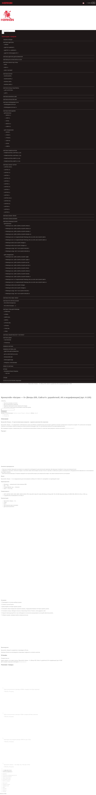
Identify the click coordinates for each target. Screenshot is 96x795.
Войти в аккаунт (6, 780)
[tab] (49, 414)
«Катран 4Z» (7, 186)
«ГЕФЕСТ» (7, 135)
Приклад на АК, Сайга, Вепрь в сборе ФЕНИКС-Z (18, 231)
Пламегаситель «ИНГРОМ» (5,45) (12, 152)
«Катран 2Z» (7, 178)
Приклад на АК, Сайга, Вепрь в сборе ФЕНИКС (17, 273)
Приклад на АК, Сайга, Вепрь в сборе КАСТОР (17, 262)
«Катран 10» (7, 169)
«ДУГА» (6, 93)
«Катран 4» (7, 189)
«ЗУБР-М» (7, 140)
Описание (6, 414)
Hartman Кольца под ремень (11, 88)
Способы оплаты (7, 779)
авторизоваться (22, 661)
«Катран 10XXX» (8, 166)
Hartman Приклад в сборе (10, 221)
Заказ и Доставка (7, 778)
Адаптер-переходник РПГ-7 (11, 53)
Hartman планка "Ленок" (9, 215)
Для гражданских (9, 130)
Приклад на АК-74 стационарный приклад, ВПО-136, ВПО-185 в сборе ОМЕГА (25, 237)
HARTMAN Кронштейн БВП (10, 99)
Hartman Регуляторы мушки (11, 300)
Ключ (5, 64)
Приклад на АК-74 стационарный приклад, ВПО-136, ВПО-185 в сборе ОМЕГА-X (26, 239)
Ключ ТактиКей (8, 70)
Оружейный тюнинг (5, 383)
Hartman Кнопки (7, 73)
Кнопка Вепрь (8, 76)
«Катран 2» (7, 181)
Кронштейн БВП (8, 357)
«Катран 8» (7, 209)
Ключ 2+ (6, 67)
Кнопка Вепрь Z (8, 78)
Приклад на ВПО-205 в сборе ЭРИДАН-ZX (15, 245)
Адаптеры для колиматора (11, 351)
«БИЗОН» (7, 132)
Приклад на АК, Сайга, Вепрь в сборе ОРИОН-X (17, 271)
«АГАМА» (6, 314)
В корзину (4, 411)
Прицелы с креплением (10, 362)
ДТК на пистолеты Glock (11, 354)
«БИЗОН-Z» (8, 115)
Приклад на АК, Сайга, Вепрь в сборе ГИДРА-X (17, 259)
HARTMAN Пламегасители (10, 150)
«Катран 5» (7, 195)
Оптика (5, 369)
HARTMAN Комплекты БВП (10, 96)
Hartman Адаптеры (8, 42)
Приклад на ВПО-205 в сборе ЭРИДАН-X (15, 288)
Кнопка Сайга (7, 81)
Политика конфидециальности (10, 775)
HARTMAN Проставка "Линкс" (10, 297)
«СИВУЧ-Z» (8, 126)
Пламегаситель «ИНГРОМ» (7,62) (12, 155)
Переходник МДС (8, 359)
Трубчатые (7, 342)
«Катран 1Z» (7, 172)
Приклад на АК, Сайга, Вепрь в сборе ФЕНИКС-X (18, 276)
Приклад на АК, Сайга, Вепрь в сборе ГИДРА (17, 256)
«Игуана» (6, 325)
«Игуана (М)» (7, 322)
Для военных (7, 113)
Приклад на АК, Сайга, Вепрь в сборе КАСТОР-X (17, 265)
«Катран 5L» (7, 192)
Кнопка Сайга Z (8, 84)
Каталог (13, 383)
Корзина (5, 773)
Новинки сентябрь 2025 (9, 349)
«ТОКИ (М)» (7, 328)
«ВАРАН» (6, 320)
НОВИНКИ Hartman (8, 346)
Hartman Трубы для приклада (11, 309)
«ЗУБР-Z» (7, 118)
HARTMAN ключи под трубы (10, 62)
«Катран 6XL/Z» (8, 198)
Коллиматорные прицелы (11, 371)
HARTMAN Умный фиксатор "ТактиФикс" (13, 334)
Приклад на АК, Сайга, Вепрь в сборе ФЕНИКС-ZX (18, 234)
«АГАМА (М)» (7, 311)
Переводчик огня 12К (10, 104)
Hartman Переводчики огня (11, 102)
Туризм (5, 377)
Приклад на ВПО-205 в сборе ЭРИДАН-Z (15, 242)
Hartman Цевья (7, 337)
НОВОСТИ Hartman (8, 366)
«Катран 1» (7, 175)
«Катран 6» (7, 206)
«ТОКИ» (6, 331)
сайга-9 (36, 413)
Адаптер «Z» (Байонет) (10, 50)
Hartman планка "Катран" (10, 164)
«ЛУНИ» (7, 120)
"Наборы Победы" (8, 39)
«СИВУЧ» (7, 146)
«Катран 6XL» (7, 200)
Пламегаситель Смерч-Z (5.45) (12, 158)
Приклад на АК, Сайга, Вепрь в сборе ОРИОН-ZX (18, 228)
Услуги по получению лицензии (12, 380)
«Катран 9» (7, 212)
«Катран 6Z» (7, 203)
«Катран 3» (7, 183)
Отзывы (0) (6, 415)
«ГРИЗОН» (8, 137)
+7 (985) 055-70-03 (91, 3)
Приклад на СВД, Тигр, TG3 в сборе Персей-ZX (17, 251)
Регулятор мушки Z (69, 428)
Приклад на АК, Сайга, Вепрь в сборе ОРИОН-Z (17, 225)
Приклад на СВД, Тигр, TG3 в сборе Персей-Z (17, 248)
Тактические (7, 339)
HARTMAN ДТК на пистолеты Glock (12, 59)
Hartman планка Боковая (10, 218)
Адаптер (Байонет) (9, 47)
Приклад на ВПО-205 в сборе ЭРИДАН (15, 285)
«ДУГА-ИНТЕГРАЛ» (8, 90)
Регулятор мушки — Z (10, 305)
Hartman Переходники (9, 111)
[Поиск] (3, 33)
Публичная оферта (7, 776)
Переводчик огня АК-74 (10, 107)
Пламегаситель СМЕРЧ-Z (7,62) (12, 161)
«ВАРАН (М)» (7, 317)
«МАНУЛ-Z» (8, 123)
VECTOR (7, 373)
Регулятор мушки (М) (10, 302)
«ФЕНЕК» (6, 44)
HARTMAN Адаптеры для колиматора (13, 56)
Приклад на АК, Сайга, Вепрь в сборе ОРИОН (17, 268)
